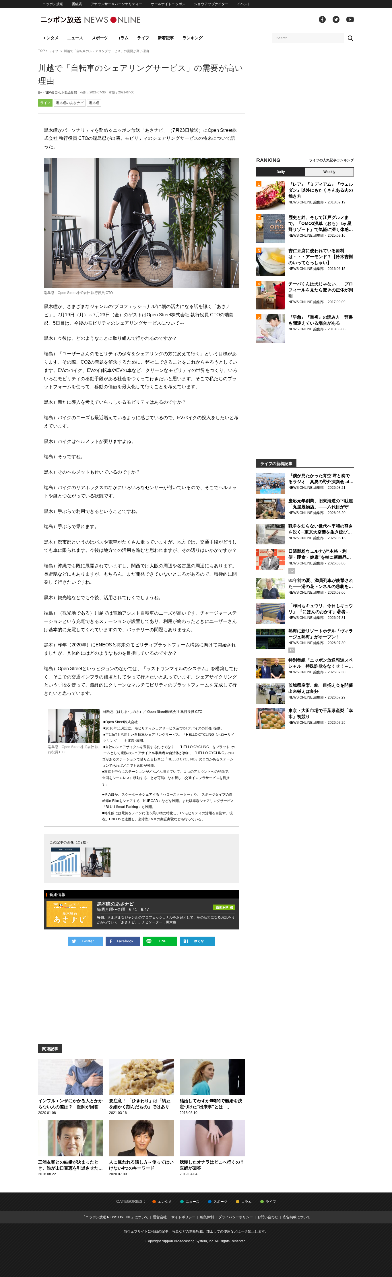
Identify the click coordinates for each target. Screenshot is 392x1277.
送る (160, 941)
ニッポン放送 (52, 4)
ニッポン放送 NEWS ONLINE (101, 20)
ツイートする (85, 941)
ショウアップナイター (211, 4)
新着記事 (166, 38)
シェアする (123, 941)
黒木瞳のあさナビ (70, 103)
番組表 (77, 4)
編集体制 (207, 1217)
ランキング (193, 38)
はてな (197, 941)
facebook (322, 19)
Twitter (336, 19)
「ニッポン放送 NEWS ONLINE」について (115, 1217)
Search (350, 38)
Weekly (329, 172)
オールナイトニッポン (168, 4)
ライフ (143, 38)
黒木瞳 (94, 103)
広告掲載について (296, 1217)
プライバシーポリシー (235, 1217)
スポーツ (100, 38)
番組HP (224, 905)
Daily (281, 172)
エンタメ (50, 38)
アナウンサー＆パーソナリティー (116, 4)
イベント (244, 4)
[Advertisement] (305, 102)
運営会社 (160, 1217)
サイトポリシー (183, 1217)
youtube (350, 19)
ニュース (75, 38)
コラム (123, 38)
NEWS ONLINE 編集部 (61, 92)
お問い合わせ (267, 1217)
